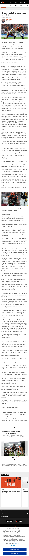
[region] (14, 541)
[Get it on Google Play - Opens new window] (19, 522)
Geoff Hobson (9, 19)
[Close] (26, 528)
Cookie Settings (14, 545)
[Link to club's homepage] (2, 2)
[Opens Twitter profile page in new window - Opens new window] (7, 22)
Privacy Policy (17, 543)
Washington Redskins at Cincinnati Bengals (10, 432)
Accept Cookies (14, 553)
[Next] (19, 457)
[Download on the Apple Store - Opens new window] (9, 521)
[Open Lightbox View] (14, 450)
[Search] (24, 2)
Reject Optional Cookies (15, 549)
